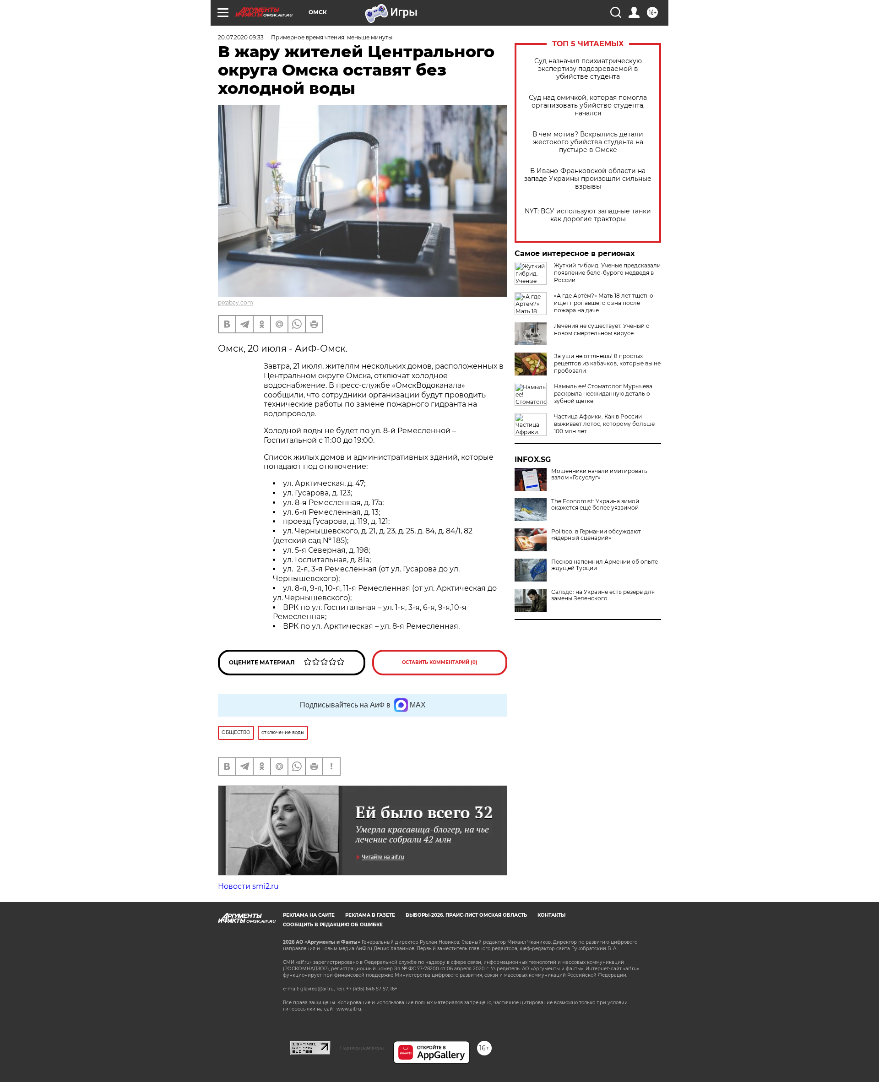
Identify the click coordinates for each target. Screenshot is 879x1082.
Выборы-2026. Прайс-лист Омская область (466, 915)
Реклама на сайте (309, 915)
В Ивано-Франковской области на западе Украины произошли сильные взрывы (587, 178)
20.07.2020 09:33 (241, 37)
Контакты (551, 915)
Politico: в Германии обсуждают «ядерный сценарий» (596, 534)
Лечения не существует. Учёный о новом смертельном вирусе (602, 329)
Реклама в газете (370, 915)
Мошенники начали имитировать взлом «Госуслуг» (599, 474)
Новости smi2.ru (248, 886)
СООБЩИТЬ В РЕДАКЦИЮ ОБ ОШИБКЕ (333, 925)
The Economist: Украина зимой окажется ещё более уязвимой (595, 504)
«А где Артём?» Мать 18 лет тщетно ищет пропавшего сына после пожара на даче (603, 303)
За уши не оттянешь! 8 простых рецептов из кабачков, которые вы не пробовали (607, 363)
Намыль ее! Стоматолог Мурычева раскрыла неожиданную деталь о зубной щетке (603, 393)
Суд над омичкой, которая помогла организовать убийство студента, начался (588, 105)
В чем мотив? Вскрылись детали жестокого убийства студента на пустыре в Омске (587, 142)
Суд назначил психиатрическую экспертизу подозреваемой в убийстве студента (588, 69)
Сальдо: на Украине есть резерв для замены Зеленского (603, 595)
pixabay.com (235, 302)
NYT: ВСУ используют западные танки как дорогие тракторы (588, 215)
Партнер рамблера (362, 1047)
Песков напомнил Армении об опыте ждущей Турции (604, 565)
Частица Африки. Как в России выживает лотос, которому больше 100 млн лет (604, 424)
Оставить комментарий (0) (439, 662)
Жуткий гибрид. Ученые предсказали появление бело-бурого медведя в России (607, 272)
